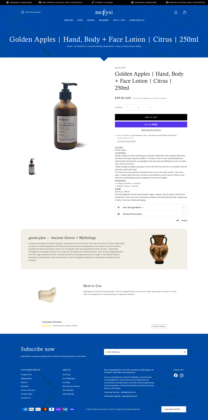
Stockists (24, 386)
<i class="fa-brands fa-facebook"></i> (176, 375)
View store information (126, 141)
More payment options (151, 130)
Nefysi (94, 409)
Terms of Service (28, 390)
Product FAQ (26, 374)
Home (69, 46)
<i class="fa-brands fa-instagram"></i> (182, 375)
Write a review (159, 326)
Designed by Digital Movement (127, 409)
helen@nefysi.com (129, 396)
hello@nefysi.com (128, 392)
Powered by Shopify (106, 409)
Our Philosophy (69, 378)
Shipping (146, 98)
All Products (80, 46)
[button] (22, 12)
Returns (24, 382)
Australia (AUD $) (172, 409)
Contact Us (25, 398)
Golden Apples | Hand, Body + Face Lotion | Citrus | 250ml (115, 46)
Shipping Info (26, 378)
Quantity (119, 107)
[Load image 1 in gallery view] (31, 165)
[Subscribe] (184, 352)
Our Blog (66, 382)
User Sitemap (68, 394)
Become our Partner (71, 386)
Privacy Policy (26, 394)
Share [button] (184, 220)
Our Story (67, 374)
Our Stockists (68, 390)
